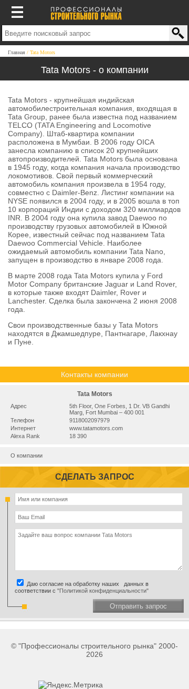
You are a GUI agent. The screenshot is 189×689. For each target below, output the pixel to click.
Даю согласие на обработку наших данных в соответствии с (82, 587)
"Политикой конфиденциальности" (103, 590)
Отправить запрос (138, 606)
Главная (16, 52)
